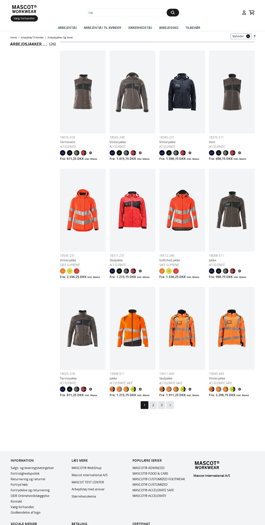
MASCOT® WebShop (86, 468)
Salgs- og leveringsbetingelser (32, 468)
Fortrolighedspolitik (25, 473)
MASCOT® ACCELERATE (149, 496)
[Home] (24, 9)
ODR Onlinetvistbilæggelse (30, 496)
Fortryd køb (19, 484)
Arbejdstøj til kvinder (102, 27)
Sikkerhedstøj (140, 27)
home (13, 37)
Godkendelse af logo (26, 512)
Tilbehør (192, 27)
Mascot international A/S (90, 475)
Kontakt (16, 501)
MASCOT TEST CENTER (88, 482)
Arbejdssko (168, 27)
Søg (90, 12)
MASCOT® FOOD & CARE (150, 473)
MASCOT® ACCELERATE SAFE (153, 490)
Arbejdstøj (67, 27)
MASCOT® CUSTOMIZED (150, 484)
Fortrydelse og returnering (30, 490)
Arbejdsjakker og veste (60, 37)
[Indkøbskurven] (252, 12)
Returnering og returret (28, 479)
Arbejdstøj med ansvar (88, 489)
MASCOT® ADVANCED (148, 468)
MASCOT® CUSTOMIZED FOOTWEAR (158, 479)
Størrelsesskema (84, 496)
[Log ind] (244, 12)
